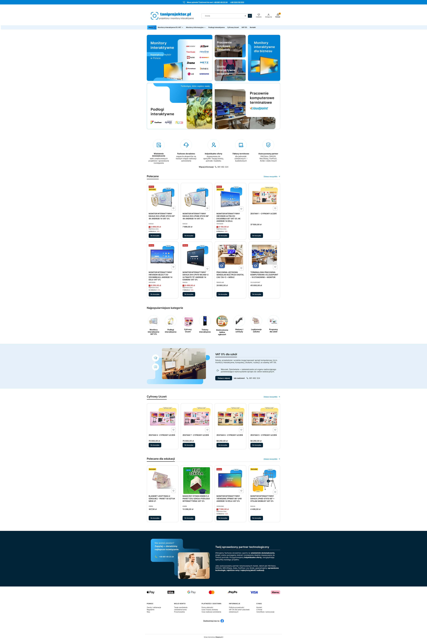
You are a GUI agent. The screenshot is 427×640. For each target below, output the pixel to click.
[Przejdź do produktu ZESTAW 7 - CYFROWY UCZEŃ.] (196, 419)
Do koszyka (155, 236)
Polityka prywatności (236, 607)
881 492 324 (223, 167)
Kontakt (259, 607)
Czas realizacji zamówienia (211, 612)
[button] (250, 16)
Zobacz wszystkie (270, 176)
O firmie (259, 610)
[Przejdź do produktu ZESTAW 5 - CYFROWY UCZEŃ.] (264, 419)
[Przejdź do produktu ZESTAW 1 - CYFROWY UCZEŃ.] (264, 198)
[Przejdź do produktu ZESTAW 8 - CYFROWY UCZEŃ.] (163, 419)
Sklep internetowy (213, 637)
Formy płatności (207, 607)
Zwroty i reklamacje (154, 607)
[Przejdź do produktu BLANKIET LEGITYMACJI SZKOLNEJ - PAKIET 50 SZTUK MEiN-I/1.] (163, 480)
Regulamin (150, 610)
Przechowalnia (179, 612)
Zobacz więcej (224, 378)
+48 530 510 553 (237, 2)
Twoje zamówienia (180, 607)
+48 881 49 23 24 (220, 2)
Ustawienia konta (180, 610)
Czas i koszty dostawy (210, 610)
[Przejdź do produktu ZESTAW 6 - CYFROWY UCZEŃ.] (230, 419)
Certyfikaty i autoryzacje (265, 612)
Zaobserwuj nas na (211, 621)
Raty (148, 612)
